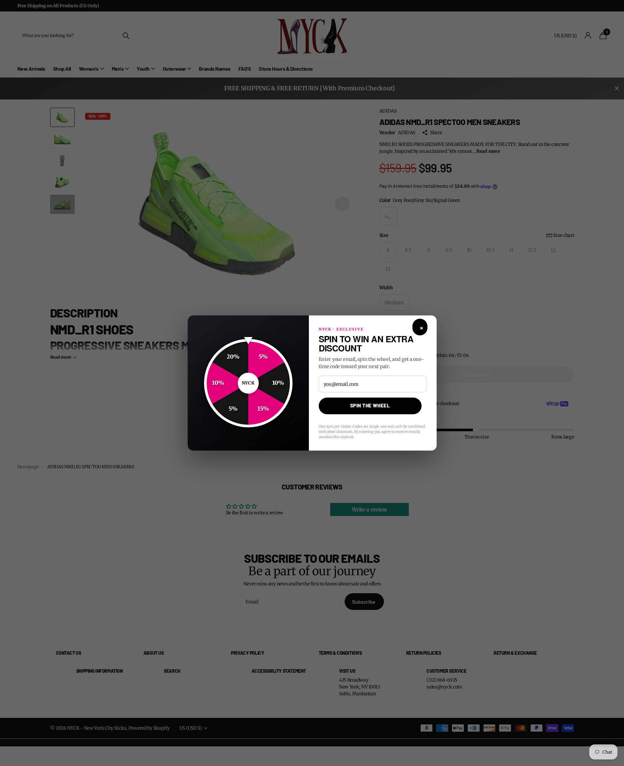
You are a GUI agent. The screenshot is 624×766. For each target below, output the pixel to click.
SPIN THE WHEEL (370, 405)
